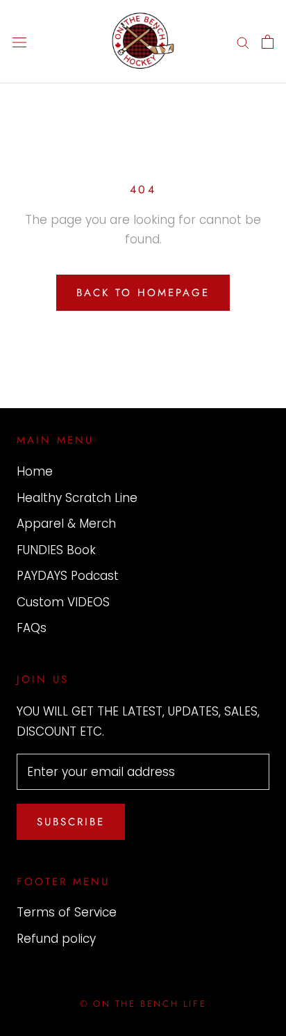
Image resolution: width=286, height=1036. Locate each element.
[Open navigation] (19, 42)
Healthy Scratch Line (77, 497)
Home (35, 471)
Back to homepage (143, 292)
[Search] (243, 41)
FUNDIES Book (56, 550)
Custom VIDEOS (63, 602)
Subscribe (71, 821)
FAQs (32, 628)
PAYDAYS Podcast (68, 575)
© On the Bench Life (143, 1003)
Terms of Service (67, 912)
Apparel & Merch (66, 523)
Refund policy (56, 938)
